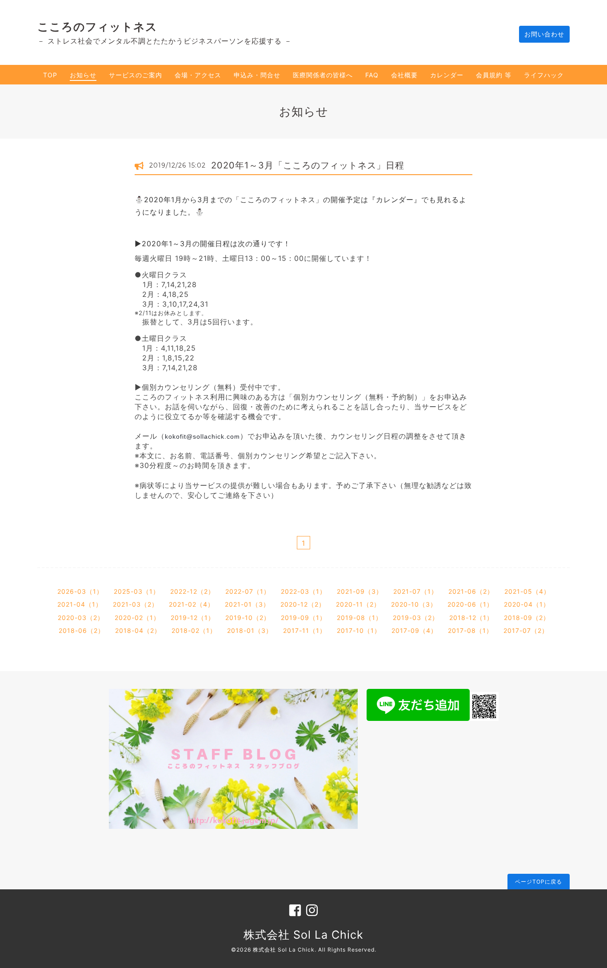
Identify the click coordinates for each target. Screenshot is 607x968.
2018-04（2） (138, 630)
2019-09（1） (303, 617)
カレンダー (446, 75)
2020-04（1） (527, 604)
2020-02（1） (137, 617)
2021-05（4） (527, 591)
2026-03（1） (80, 591)
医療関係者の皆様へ (323, 75)
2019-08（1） (359, 617)
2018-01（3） (249, 630)
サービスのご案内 (135, 75)
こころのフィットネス (97, 26)
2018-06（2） (81, 630)
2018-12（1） (471, 617)
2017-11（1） (304, 630)
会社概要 (404, 75)
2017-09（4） (414, 630)
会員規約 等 (493, 75)
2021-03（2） (135, 604)
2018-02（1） (194, 630)
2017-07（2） (525, 630)
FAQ (372, 75)
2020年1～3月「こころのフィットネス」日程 (307, 165)
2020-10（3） (414, 604)
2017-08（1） (470, 630)
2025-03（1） (137, 591)
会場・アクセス (198, 75)
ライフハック (544, 75)
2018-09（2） (527, 617)
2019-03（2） (416, 617)
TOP (50, 75)
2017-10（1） (359, 630)
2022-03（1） (303, 591)
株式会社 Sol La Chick (303, 934)
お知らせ (83, 75)
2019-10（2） (247, 617)
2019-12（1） (193, 617)
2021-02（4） (191, 604)
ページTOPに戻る (538, 881)
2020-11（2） (358, 604)
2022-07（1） (247, 591)
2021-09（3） (360, 591)
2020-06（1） (470, 604)
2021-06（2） (471, 591)
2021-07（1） (415, 591)
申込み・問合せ (257, 75)
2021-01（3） (247, 604)
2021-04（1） (79, 604)
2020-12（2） (302, 604)
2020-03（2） (81, 617)
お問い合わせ (544, 34)
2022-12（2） (192, 591)
